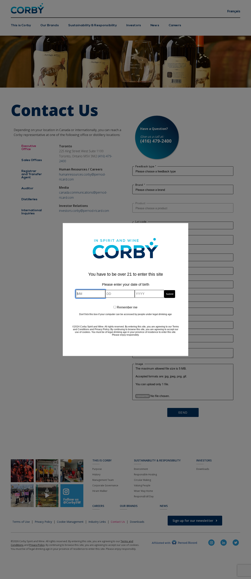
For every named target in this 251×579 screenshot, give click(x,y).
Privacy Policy (102, 329)
